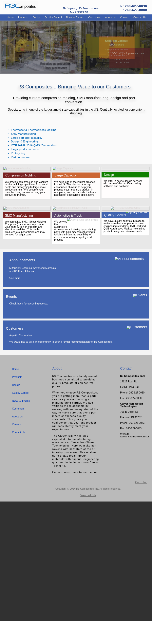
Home (10, 17)
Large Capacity (65, 175)
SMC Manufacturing (19, 215)
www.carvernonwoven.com (135, 436)
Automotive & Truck (68, 215)
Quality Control (53, 17)
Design (36, 17)
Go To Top (141, 482)
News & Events (75, 17)
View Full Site (88, 495)
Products (23, 17)
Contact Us (139, 17)
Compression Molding (20, 175)
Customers (94, 17)
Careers (124, 17)
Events (11, 297)
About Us (110, 17)
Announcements (22, 260)
